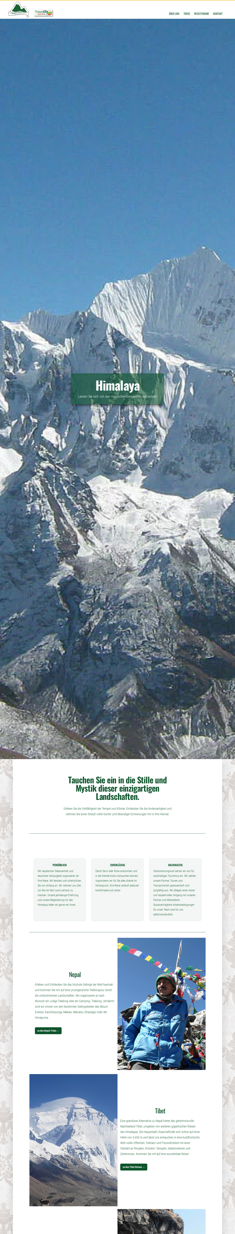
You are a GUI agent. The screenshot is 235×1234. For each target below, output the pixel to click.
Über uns (174, 14)
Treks (187, 14)
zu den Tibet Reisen (134, 1167)
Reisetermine (201, 14)
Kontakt (218, 14)
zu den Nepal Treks (48, 1030)
